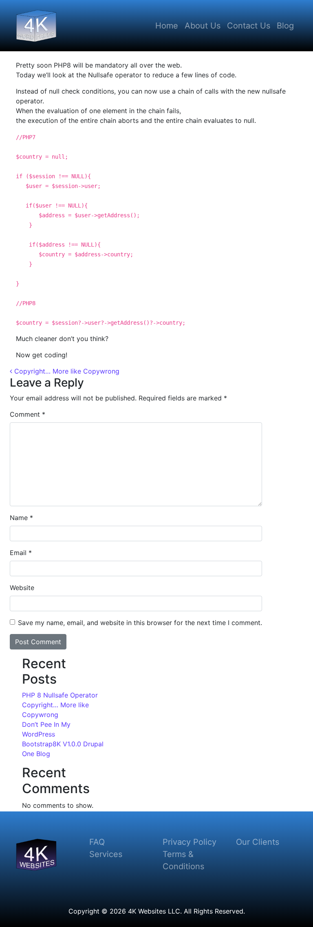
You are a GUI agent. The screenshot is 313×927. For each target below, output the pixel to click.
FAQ (97, 842)
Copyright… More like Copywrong (65, 371)
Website (22, 588)
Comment (27, 414)
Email (21, 553)
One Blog (36, 754)
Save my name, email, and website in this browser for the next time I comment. (140, 623)
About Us (202, 26)
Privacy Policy (189, 842)
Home (166, 26)
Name (21, 518)
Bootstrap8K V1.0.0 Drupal (63, 744)
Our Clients (257, 842)
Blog (285, 26)
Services (105, 854)
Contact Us (248, 26)
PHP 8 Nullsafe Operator (60, 695)
